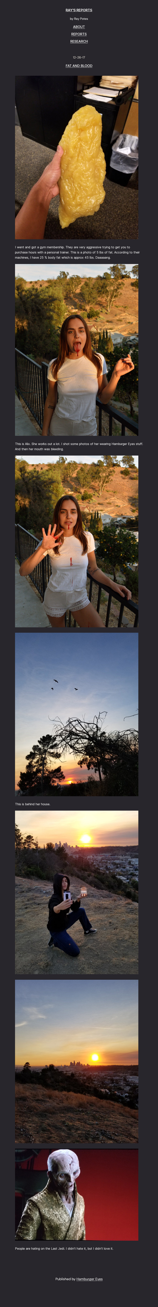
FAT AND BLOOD (79, 66)
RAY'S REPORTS (79, 10)
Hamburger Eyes (89, 1279)
